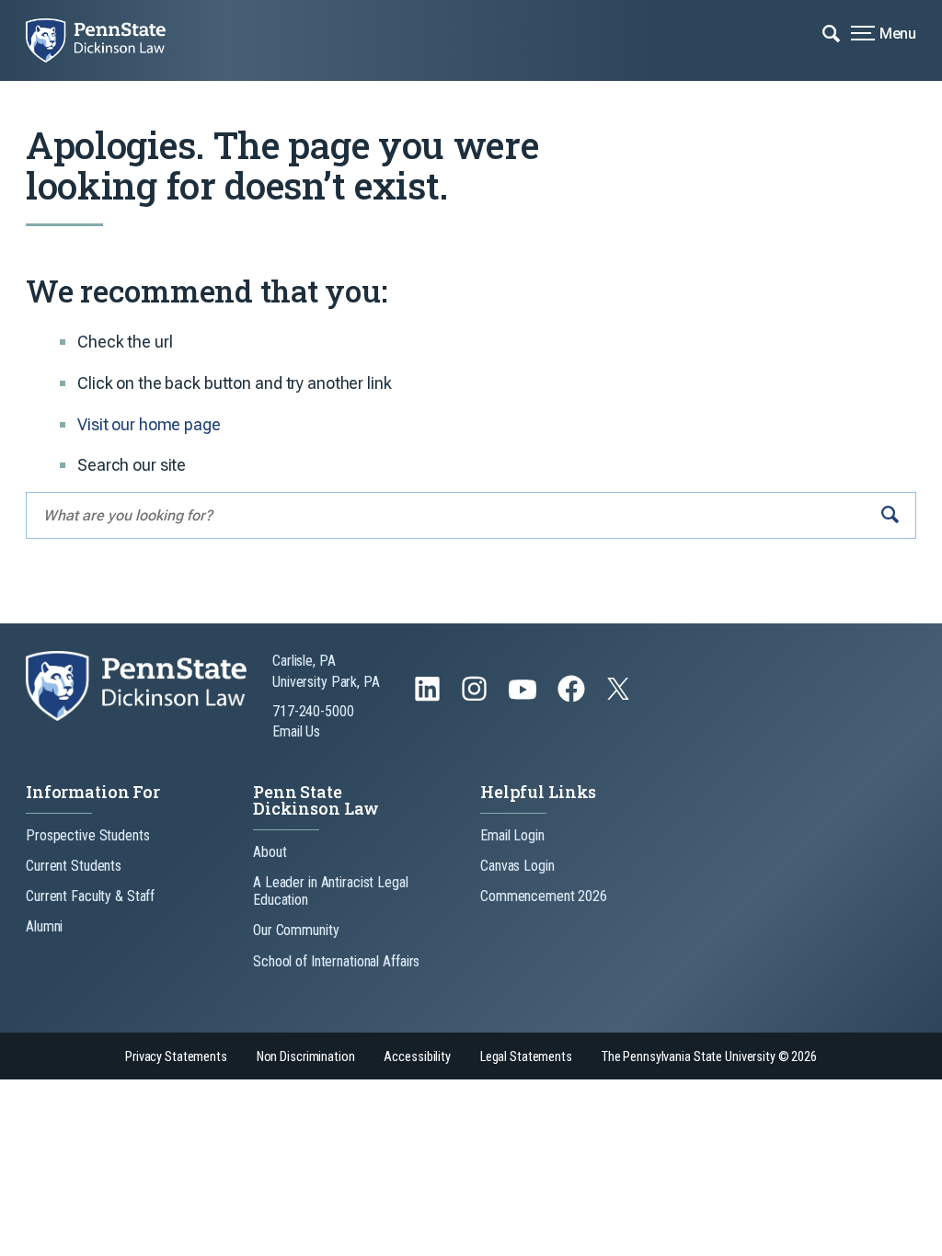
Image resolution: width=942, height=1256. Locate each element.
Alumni (44, 926)
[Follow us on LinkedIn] (429, 697)
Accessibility (417, 1057)
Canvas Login (517, 865)
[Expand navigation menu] (831, 32)
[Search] (890, 515)
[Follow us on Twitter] (620, 694)
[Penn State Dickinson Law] (108, 40)
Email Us (296, 731)
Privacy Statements (176, 1057)
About (269, 852)
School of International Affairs (336, 961)
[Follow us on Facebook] (573, 697)
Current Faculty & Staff (90, 896)
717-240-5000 (313, 711)
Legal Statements (526, 1057)
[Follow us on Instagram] (476, 697)
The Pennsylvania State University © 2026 (709, 1057)
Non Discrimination (306, 1057)
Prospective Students (88, 835)
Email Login (512, 835)
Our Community (296, 930)
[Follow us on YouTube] (524, 697)
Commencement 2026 (543, 896)
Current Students (73, 865)
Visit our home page (149, 424)
